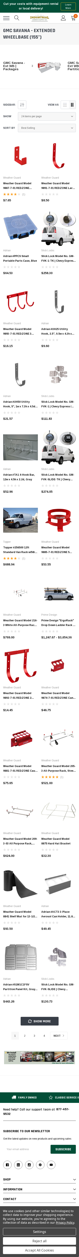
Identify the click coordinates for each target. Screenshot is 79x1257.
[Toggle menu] (6, 18)
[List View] (65, 105)
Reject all (39, 1241)
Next (57, 1035)
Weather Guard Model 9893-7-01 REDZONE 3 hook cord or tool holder (18, 334)
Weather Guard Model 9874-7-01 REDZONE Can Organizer (57, 698)
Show (7, 116)
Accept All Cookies (39, 1250)
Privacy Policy (65, 1223)
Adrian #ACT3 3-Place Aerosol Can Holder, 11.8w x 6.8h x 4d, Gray (58, 916)
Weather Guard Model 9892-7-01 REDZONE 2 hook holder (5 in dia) (17, 698)
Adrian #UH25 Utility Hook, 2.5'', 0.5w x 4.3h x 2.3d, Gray (56, 334)
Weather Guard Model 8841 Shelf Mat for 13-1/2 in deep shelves (20, 916)
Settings (39, 1231)
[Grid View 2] (72, 105)
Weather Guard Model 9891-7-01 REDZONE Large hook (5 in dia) (58, 188)
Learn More (68, 6)
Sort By (9, 128)
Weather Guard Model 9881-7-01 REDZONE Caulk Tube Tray (20, 771)
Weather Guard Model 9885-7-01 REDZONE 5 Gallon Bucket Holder (55, 552)
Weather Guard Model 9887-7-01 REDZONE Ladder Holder (17, 188)
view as (53, 104)
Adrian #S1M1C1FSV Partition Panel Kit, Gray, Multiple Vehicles (19, 989)
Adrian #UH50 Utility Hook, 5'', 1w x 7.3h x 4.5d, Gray (19, 406)
